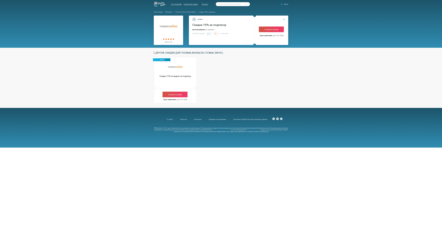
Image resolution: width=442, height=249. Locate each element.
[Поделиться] (284, 19)
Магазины (169, 12)
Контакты (197, 119)
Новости (183, 119)
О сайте (170, 119)
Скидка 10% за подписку (207, 12)
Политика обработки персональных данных (250, 119)
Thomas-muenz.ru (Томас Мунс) (185, 12)
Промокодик (158, 12)
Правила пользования (217, 119)
